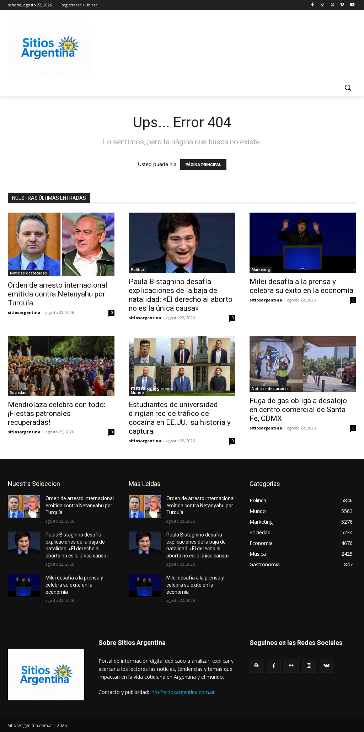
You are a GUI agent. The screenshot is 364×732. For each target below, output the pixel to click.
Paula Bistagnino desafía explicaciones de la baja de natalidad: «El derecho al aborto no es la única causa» (180, 294)
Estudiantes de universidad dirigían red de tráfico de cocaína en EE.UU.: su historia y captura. (180, 418)
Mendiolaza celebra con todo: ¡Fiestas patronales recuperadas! (56, 413)
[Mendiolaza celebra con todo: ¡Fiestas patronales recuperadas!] (61, 366)
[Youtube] (352, 5)
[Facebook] (313, 5)
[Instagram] (322, 5)
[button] (347, 87)
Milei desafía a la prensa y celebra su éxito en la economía (301, 286)
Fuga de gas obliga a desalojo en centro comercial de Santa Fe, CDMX (298, 409)
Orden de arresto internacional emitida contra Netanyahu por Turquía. (57, 294)
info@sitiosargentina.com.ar (182, 692)
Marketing (261, 269)
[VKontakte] (326, 666)
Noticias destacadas (28, 273)
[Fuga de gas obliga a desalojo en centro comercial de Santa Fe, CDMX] (303, 364)
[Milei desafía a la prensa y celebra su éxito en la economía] (303, 243)
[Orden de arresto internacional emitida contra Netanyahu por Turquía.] (61, 245)
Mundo (137, 392)
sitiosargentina (24, 312)
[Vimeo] (342, 5)
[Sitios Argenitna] (46, 674)
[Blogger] (256, 666)
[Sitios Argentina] (49, 48)
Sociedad (18, 392)
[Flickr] (291, 666)
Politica (137, 269)
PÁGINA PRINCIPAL (203, 164)
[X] (332, 5)
